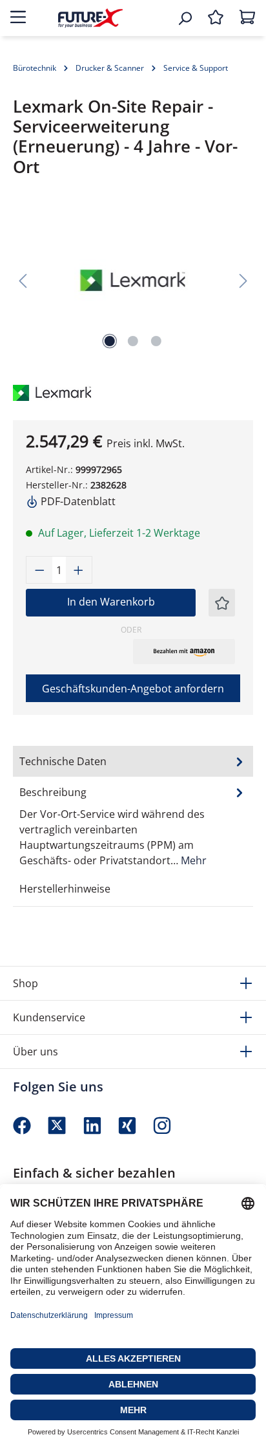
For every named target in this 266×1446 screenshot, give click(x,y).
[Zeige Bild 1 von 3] (110, 341)
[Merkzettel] (215, 18)
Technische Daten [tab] (63, 761)
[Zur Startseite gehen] (90, 17)
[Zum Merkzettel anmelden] (222, 602)
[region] (133, 280)
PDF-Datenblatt (77, 501)
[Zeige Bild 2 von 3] (133, 341)
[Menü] (18, 18)
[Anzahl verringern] (39, 570)
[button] (184, 651)
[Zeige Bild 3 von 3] (156, 341)
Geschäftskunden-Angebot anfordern (133, 688)
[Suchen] (184, 18)
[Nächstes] (243, 280)
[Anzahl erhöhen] (78, 570)
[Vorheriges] (22, 280)
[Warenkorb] (247, 18)
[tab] (133, 826)
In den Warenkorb (111, 602)
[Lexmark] (42, 391)
